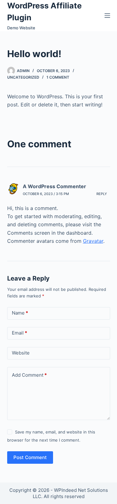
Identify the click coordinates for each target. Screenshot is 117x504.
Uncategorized (23, 77)
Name (20, 313)
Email (19, 333)
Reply (101, 194)
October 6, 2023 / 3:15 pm (46, 194)
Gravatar (93, 241)
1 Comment (57, 77)
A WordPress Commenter (54, 186)
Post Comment (30, 457)
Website (21, 353)
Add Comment (29, 375)
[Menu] (107, 15)
